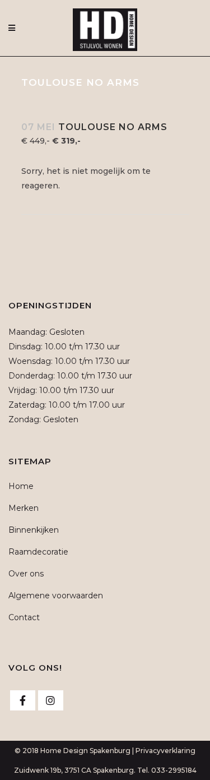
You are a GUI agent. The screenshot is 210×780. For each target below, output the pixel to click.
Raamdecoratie (38, 552)
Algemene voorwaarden (55, 595)
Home (21, 486)
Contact (24, 617)
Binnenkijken (33, 530)
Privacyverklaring (165, 750)
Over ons (26, 574)
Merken (23, 508)
